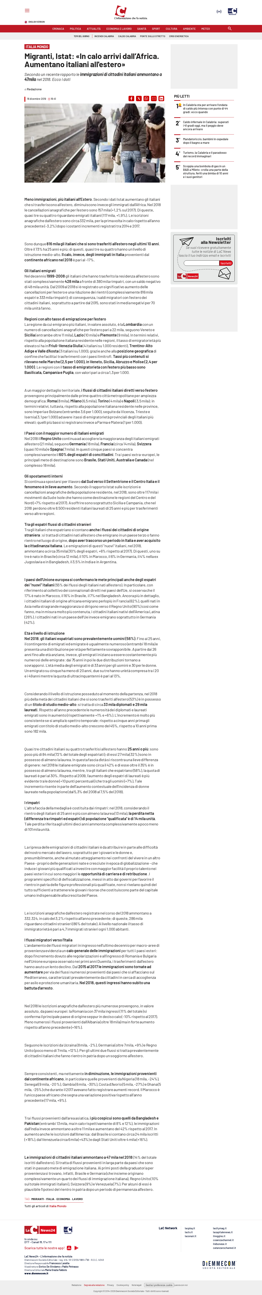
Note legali (137, 1285)
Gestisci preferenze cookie (159, 1285)
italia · (51, 1199)
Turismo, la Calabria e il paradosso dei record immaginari (205, 154)
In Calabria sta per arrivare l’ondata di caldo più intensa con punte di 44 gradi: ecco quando (205, 108)
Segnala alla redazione (94, 1285)
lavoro (77, 1199)
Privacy (110, 1285)
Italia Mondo (57, 1206)
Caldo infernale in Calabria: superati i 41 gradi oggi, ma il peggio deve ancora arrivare (206, 125)
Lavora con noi (181, 1285)
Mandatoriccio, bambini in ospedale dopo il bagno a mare (205, 140)
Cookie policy (123, 1285)
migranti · (38, 1199)
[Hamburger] (26, 11)
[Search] (230, 29)
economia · (63, 1199)
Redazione (76, 1285)
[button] (131, 98)
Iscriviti (226, 263)
